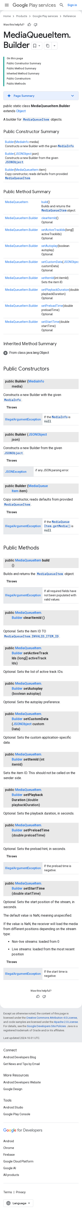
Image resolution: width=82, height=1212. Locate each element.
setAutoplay (49, 246)
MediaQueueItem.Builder (21, 218)
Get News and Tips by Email (21, 1064)
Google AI (9, 1168)
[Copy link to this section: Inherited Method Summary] (61, 344)
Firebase (9, 1154)
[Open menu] (7, 5)
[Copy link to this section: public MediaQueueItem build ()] (18, 565)
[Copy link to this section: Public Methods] (43, 548)
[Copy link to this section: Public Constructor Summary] (63, 132)
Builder (9, 142)
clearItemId (48, 218)
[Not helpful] (35, 25)
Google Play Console (16, 1114)
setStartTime (50, 321)
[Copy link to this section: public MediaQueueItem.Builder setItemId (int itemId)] (26, 764)
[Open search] (61, 5)
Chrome (8, 1148)
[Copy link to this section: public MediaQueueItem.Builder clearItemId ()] (16, 622)
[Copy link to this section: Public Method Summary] (54, 192)
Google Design (12, 1089)
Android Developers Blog (19, 1057)
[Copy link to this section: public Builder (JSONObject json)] (24, 439)
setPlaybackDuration (55, 289)
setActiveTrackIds (53, 230)
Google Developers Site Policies (46, 1026)
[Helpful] (29, 25)
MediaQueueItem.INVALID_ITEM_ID (31, 636)
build (44, 202)
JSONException (15, 471)
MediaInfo (22, 142)
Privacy (21, 1192)
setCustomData (51, 262)
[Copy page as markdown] (48, 45)
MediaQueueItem (36, 119)
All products (11, 1175)
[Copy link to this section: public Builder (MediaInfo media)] (26, 386)
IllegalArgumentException (23, 419)
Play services (42, 5)
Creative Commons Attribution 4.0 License (51, 1017)
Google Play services (45, 16)
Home (7, 16)
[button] (41, 96)
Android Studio (13, 1107)
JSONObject (23, 153)
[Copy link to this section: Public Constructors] (53, 369)
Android (8, 1141)
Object (21, 111)
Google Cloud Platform (18, 1161)
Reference (69, 16)
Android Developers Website (22, 1082)
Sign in (72, 5)
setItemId (47, 278)
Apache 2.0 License (66, 1021)
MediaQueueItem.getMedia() (57, 524)
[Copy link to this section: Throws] (21, 407)
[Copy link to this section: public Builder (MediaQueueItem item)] (31, 491)
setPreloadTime (52, 305)
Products (21, 16)
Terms (7, 1192)
